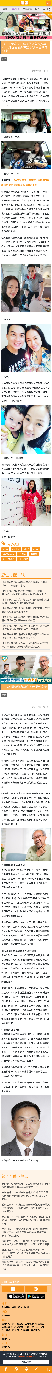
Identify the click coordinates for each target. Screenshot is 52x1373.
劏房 (27, 549)
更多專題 (35, 1330)
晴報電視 (15, 9)
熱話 (20, 1307)
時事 (37, 9)
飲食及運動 (17, 1323)
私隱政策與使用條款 (27, 1356)
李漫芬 (23, 554)
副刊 (45, 9)
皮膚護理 (24, 1330)
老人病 (15, 1330)
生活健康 (29, 1323)
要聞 (14, 1307)
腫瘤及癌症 (7, 1326)
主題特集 (27, 9)
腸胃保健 (29, 1326)
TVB (36, 549)
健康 (5, 9)
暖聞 (26, 1307)
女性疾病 (6, 1330)
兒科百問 (39, 1326)
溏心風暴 (24, 558)
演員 (6, 549)
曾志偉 (16, 549)
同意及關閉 (26, 1361)
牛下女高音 (9, 554)
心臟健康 (18, 1326)
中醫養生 (39, 1323)
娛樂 (4, 59)
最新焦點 (6, 1307)
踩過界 (34, 554)
